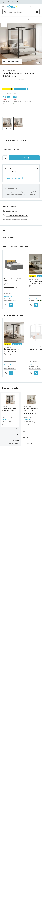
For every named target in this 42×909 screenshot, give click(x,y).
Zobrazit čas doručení (15, 178)
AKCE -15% (6, 89)
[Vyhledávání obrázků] (37, 11)
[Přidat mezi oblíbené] (4, 157)
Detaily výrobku (8, 238)
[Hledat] (5, 11)
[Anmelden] (31, 6)
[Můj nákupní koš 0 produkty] (39, 6)
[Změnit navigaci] (3, 6)
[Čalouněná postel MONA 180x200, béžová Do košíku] (11, 373)
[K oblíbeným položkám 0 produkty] (35, 6)
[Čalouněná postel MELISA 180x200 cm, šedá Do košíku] (36, 305)
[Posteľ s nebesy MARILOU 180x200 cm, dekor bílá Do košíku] (36, 373)
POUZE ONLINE (20, 89)
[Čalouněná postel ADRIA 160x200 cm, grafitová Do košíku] (11, 305)
